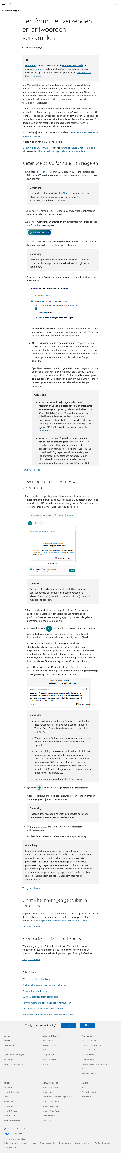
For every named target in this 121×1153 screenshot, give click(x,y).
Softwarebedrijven (49, 1115)
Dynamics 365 (9, 1101)
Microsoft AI (8, 1087)
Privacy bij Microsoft (89, 1092)
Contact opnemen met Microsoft (15, 1143)
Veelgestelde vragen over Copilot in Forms (44, 984)
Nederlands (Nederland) (16, 1129)
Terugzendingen (48, 1054)
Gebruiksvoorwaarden (47, 1143)
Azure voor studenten (89, 1073)
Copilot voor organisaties (13, 1050)
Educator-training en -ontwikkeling (94, 1064)
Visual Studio (47, 1120)
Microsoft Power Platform (52, 1111)
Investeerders (87, 1097)
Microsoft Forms (44, 171)
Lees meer (30, 65)
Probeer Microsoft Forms (35, 990)
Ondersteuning (9, 10)
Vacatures (85, 1087)
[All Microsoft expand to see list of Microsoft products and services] (3, 4)
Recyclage (46, 1064)
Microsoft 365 (8, 1059)
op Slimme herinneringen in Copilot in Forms (64, 920)
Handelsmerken (65, 1143)
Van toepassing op (33, 47)
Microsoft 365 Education (90, 1054)
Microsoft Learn (48, 1092)
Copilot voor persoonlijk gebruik (15, 1054)
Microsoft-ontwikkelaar (51, 1087)
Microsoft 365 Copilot (11, 1111)
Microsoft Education (89, 1040)
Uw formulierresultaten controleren (40, 996)
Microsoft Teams (9, 1115)
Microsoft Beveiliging (11, 1092)
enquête (40, 68)
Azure (6, 1097)
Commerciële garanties (51, 1069)
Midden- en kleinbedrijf (12, 1120)
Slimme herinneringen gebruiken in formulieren (61, 151)
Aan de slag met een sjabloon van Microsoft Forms (48, 1014)
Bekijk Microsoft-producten (13, 1064)
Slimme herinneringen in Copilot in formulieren (46, 1002)
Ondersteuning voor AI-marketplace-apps (57, 1097)
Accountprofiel (48, 1040)
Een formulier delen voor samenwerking (42, 1008)
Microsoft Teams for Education (93, 1050)
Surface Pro (8, 1040)
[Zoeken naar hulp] (10, 3)
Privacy (33, 1143)
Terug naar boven (31, 469)
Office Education (88, 1059)
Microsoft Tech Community (52, 1101)
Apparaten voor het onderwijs (92, 1045)
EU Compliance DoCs (102, 1143)
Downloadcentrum (49, 1045)
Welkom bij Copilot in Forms (37, 978)
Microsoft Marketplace (51, 1106)
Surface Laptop (9, 1045)
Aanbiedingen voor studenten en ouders (96, 1069)
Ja (69, 1025)
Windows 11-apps (10, 1069)
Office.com (66, 193)
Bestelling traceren (49, 1059)
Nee (87, 1025)
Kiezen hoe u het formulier (79, 147)
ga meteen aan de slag (72, 65)
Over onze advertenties (83, 1143)
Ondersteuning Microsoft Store (54, 1050)
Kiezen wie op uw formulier (36, 147)
